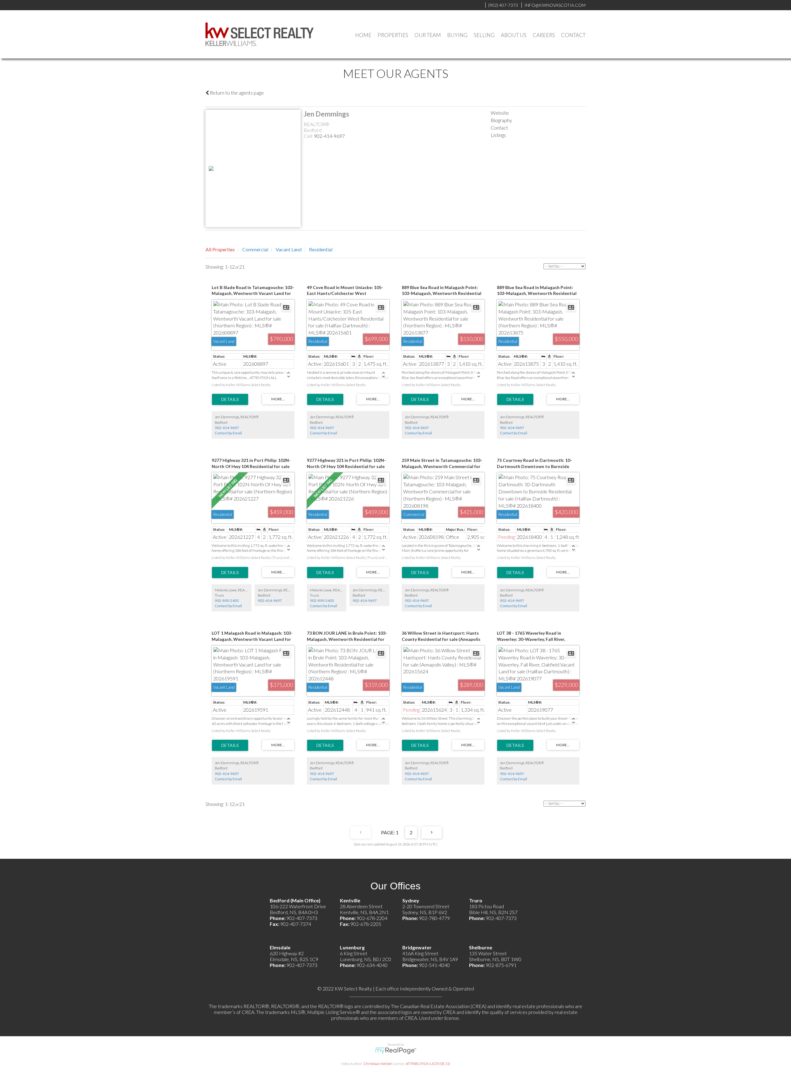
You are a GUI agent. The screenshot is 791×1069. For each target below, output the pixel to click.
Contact (573, 35)
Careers (544, 35)
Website (500, 113)
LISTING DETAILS (230, 399)
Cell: (309, 136)
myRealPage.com (396, 1050)
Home (363, 35)
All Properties (220, 249)
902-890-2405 (227, 600)
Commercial (255, 249)
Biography (501, 120)
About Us (514, 35)
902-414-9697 (329, 136)
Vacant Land (289, 249)
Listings (498, 135)
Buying (457, 35)
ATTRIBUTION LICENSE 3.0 (428, 1063)
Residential (320, 249)
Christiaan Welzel (377, 1063)
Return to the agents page (236, 93)
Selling (484, 35)
